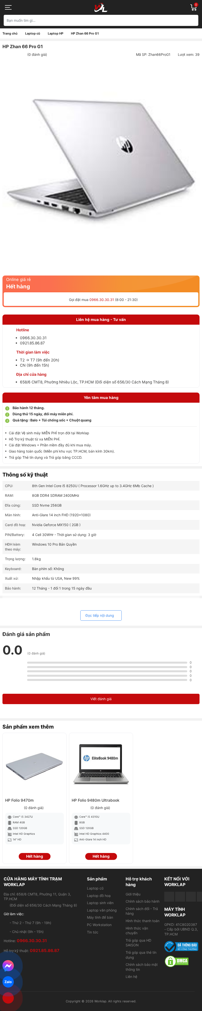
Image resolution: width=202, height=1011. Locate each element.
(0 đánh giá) (37, 54)
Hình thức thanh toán (142, 921)
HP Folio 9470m (19, 800)
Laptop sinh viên (100, 903)
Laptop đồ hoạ (99, 895)
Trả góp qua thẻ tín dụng (141, 954)
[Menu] (9, 7)
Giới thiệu (133, 894)
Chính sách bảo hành (142, 901)
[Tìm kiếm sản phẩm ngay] (192, 20)
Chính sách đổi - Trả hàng (142, 911)
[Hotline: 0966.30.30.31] (8, 998)
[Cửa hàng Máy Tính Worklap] (101, 7)
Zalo (8, 981)
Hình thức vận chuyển (137, 930)
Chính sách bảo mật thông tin (142, 966)
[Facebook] (169, 897)
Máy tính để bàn (100, 917)
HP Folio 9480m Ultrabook (95, 800)
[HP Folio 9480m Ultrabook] (101, 764)
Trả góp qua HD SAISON (138, 942)
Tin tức (92, 932)
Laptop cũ (95, 888)
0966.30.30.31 (101, 299)
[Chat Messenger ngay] (8, 965)
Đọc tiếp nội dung (99, 615)
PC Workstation (99, 925)
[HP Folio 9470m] (34, 764)
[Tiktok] (191, 897)
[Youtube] (180, 897)
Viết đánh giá (101, 699)
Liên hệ (131, 976)
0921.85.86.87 (32, 343)
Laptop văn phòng (102, 910)
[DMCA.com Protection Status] (181, 961)
